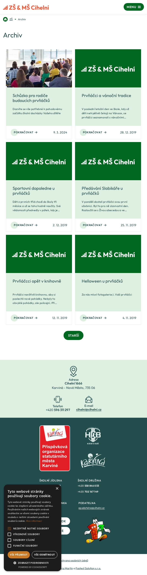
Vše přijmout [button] (18, 554)
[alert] (32, 528)
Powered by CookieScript (32, 567)
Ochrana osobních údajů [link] (73, 560)
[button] (32, 563)
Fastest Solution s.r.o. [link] (88, 568)
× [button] (57, 488)
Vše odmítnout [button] (44, 554)
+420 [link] (88, 485)
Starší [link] (73, 335)
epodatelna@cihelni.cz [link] (91, 507)
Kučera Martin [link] (64, 568)
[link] (8, 19)
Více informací (34, 521)
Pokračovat (23, 132)
